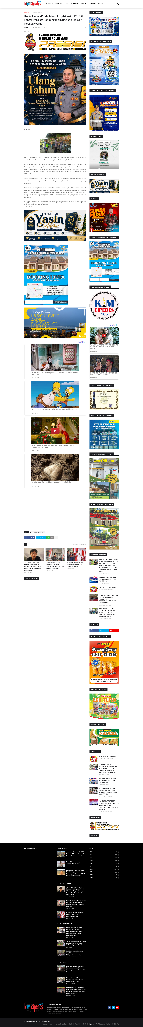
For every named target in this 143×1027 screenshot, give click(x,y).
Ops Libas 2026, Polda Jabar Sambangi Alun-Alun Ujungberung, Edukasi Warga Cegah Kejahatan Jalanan (107, 612)
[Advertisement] (55, 509)
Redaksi (45, 1024)
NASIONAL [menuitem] (48, 4)
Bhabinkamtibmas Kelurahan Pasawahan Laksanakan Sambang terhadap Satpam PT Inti (75, 969)
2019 (104, 872)
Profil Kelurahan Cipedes (103, 1024)
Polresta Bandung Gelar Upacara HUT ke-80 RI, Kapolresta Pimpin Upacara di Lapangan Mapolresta (55, 565)
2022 (104, 863)
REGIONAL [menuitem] (58, 4)
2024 (104, 857)
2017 (104, 878)
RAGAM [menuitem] (83, 4)
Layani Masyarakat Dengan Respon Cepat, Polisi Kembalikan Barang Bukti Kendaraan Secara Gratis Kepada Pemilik (74, 931)
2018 (104, 875)
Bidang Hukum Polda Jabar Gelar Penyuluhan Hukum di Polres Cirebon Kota (74, 979)
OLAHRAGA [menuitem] (74, 4)
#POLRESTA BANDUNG (37, 532)
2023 (104, 860)
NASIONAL (115, 1024)
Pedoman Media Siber (61, 1024)
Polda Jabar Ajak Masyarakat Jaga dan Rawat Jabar (75, 863)
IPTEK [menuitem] (66, 4)
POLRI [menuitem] (100, 4)
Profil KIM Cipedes (88, 1024)
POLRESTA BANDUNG (36, 12)
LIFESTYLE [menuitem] (92, 4)
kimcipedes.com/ (33, 1021)
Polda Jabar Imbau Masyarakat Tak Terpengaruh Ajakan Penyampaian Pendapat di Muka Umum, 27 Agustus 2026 (76, 873)
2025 (104, 855)
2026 (104, 852)
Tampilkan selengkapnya (79, 544)
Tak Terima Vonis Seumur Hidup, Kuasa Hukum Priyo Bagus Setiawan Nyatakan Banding (76, 943)
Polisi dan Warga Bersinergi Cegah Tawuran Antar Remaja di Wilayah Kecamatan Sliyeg (76, 953)
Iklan (51, 1024)
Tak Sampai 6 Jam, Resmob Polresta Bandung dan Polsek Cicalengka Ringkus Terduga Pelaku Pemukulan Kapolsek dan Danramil (33, 566)
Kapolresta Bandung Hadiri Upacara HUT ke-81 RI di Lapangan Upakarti (75, 564)
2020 (104, 869)
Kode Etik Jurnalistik (75, 1024)
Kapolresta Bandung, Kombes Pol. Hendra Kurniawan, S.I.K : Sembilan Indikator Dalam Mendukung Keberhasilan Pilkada (109, 804)
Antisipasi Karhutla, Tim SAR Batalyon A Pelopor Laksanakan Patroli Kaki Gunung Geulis (76, 854)
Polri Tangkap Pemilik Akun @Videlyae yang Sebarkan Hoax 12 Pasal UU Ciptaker (108, 791)
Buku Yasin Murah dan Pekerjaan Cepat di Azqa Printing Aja (108, 579)
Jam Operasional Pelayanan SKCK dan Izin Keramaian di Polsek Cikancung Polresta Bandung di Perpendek (108, 768)
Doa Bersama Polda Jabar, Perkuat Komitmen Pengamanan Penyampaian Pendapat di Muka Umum (108, 599)
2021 (104, 866)
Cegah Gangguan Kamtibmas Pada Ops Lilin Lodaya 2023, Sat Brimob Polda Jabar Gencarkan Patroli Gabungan (76, 990)
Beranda (26, 12)
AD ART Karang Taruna (107, 587)
